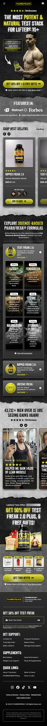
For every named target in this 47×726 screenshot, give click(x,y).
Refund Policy (36, 695)
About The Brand (9, 672)
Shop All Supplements (32, 661)
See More (40, 129)
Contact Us (7, 639)
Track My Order (9, 642)
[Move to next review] (9, 134)
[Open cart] (42, 3)
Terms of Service (33, 626)
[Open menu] (4, 3)
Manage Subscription (32, 646)
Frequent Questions (31, 639)
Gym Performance (31, 657)
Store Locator (29, 676)
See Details (21, 257)
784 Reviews (31, 11)
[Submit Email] (39, 620)
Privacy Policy (7, 627)
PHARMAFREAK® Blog (11, 676)
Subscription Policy (24, 698)
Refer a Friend (29, 672)
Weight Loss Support (11, 661)
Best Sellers (7, 657)
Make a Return (8, 646)
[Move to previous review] (4, 134)
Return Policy (29, 642)
